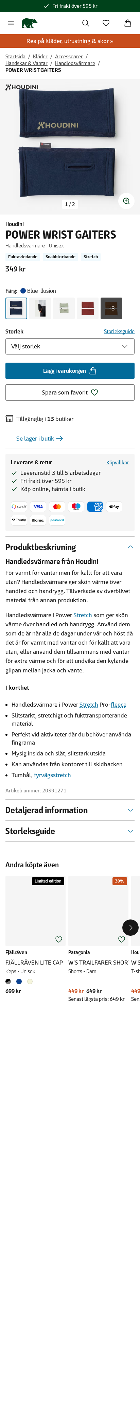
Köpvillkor (117, 462)
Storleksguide (119, 331)
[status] (70, 204)
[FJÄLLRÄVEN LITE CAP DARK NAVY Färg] (19, 981)
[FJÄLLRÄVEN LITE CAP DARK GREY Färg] (9, 981)
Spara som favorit (65, 392)
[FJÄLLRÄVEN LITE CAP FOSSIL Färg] (29, 981)
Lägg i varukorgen (64, 371)
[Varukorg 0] (127, 23)
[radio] (16, 308)
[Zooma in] (126, 201)
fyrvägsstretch (52, 775)
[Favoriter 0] (106, 23)
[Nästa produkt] (130, 927)
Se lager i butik (35, 438)
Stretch (82, 615)
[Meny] (11, 23)
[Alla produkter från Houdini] (21, 87)
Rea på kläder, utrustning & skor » (70, 41)
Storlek (14, 331)
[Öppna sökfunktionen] (85, 23)
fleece (118, 704)
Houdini (14, 224)
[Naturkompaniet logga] (29, 23)
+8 (111, 308)
